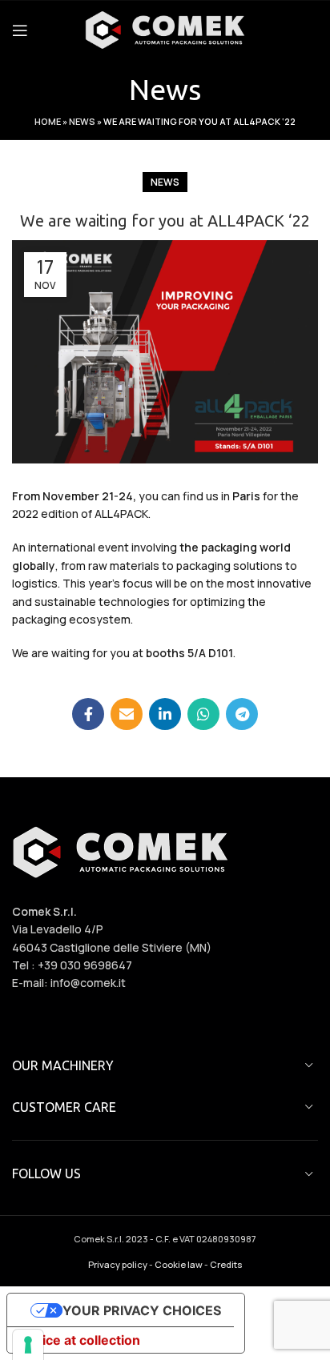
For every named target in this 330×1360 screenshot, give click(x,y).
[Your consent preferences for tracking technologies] (28, 1345)
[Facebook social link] (88, 714)
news (165, 182)
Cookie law (179, 1264)
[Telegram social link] (242, 714)
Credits (226, 1264)
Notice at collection (80, 1340)
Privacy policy (117, 1264)
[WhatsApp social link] (203, 714)
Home (47, 121)
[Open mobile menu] (20, 30)
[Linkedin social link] (165, 714)
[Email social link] (127, 714)
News (82, 121)
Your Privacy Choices (141, 1310)
